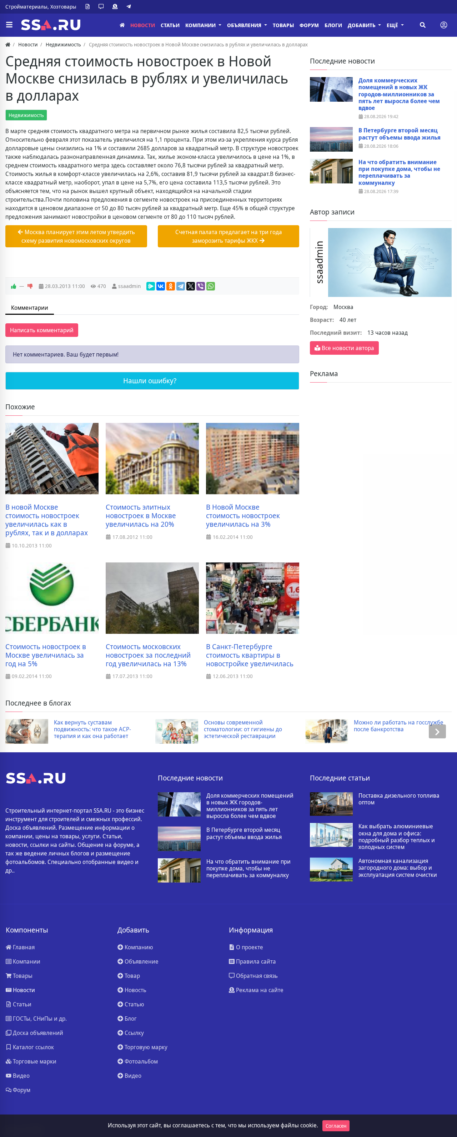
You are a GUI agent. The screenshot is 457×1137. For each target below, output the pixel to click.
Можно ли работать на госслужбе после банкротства (398, 726)
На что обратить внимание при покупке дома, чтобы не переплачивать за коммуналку (399, 172)
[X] (190, 286)
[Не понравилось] (29, 286)
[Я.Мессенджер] (150, 286)
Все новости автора (347, 348)
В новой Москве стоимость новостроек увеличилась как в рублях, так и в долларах (46, 520)
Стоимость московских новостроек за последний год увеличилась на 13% (148, 655)
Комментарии (29, 308)
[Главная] (122, 25)
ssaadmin (129, 286)
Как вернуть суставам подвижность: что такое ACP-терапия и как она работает (92, 729)
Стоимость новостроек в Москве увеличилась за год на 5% (45, 655)
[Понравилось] (13, 286)
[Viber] (200, 286)
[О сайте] (89, 7)
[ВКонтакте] (160, 286)
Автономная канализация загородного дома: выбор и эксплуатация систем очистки (397, 868)
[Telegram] (130, 7)
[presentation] (19, 731)
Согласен (336, 1125)
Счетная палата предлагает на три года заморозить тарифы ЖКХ (228, 236)
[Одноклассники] (170, 286)
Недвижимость (26, 115)
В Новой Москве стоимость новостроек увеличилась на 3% (243, 516)
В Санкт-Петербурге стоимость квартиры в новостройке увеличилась (249, 655)
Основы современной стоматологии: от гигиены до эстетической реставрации (243, 729)
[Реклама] (116, 7)
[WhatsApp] (210, 286)
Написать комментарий (42, 330)
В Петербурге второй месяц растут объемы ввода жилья (399, 134)
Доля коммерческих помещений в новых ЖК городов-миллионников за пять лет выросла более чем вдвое (399, 94)
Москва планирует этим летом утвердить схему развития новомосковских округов (78, 236)
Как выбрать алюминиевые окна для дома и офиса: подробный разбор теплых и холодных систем (396, 836)
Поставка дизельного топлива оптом (399, 799)
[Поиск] (422, 25)
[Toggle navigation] (444, 25)
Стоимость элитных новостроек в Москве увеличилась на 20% (141, 516)
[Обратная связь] (102, 7)
